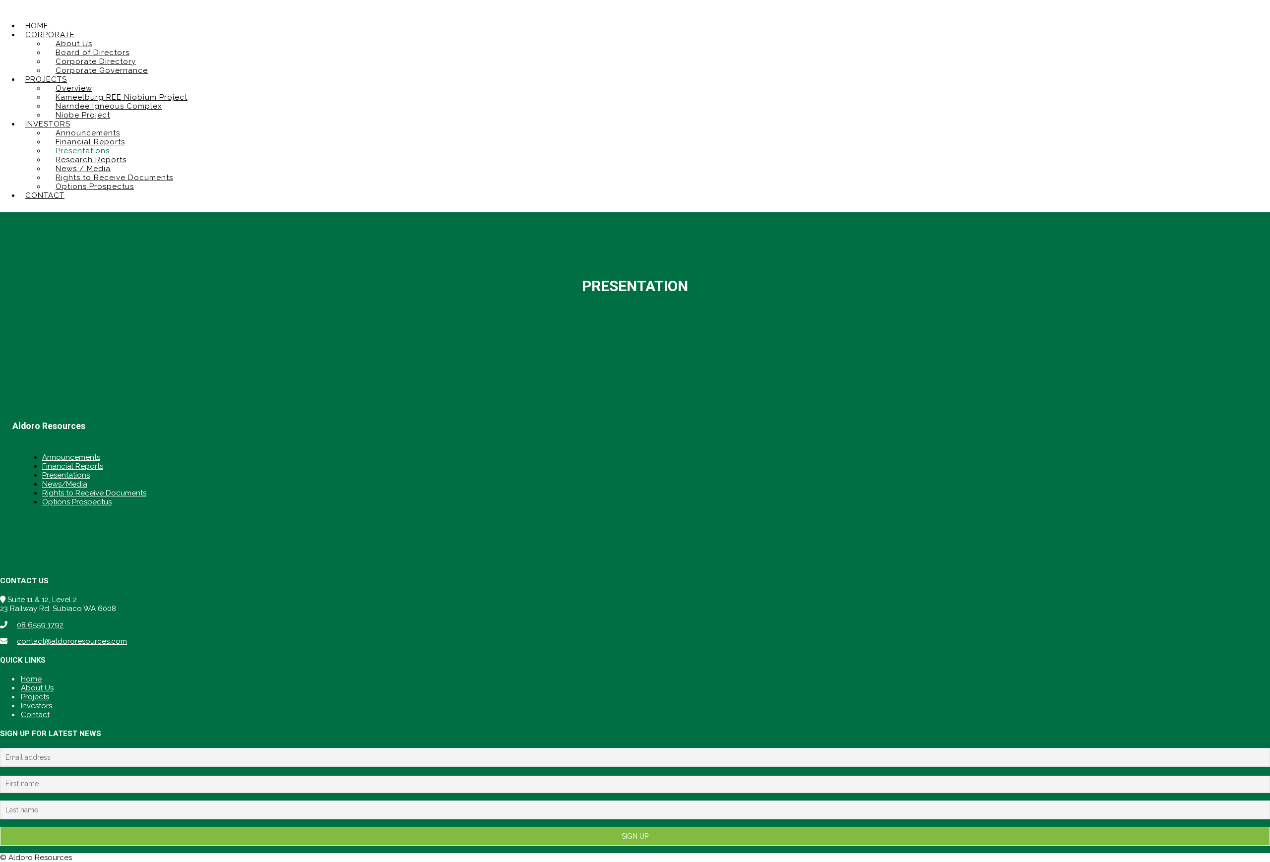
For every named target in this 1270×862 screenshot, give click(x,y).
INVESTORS (47, 124)
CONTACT (44, 195)
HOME (37, 25)
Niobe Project (83, 115)
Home (31, 679)
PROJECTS (46, 79)
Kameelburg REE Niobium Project (122, 97)
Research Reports (91, 159)
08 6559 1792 (40, 624)
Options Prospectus (95, 186)
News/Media (64, 484)
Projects (35, 696)
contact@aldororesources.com (72, 641)
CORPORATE (50, 34)
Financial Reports (90, 141)
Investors (36, 705)
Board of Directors (92, 52)
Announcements (88, 132)
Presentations (83, 150)
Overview (74, 88)
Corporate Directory (96, 61)
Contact (35, 714)
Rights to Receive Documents (114, 177)
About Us (74, 43)
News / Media (83, 168)
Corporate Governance (102, 70)
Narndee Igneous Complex (109, 106)
